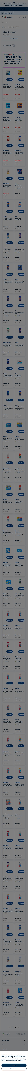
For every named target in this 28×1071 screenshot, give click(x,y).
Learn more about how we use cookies (13, 1060)
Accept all (14, 1065)
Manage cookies (14, 1068)
